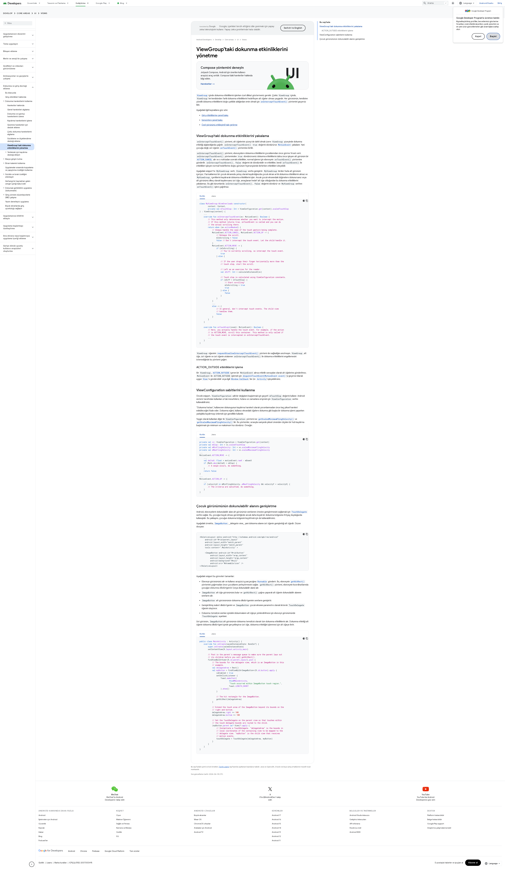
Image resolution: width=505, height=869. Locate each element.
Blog (122, 3)
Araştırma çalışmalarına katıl (439, 828)
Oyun (118, 815)
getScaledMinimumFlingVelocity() (276, 419)
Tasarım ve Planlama (56, 3)
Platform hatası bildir (435, 815)
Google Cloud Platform (114, 851)
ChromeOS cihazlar (202, 823)
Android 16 (276, 819)
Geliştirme (80, 3)
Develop (8, 13)
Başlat (493, 36)
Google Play (101, 3)
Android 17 (276, 815)
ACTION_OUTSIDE (221, 373)
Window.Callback (240, 379)
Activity (261, 379)
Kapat (478, 36)
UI (35, 13)
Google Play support (435, 823)
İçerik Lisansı (224, 767)
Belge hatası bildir (434, 819)
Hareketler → (208, 84)
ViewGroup (202, 95)
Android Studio (486, 3)
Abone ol (473, 862)
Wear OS (197, 819)
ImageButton (221, 523)
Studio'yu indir (355, 828)
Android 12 (276, 836)
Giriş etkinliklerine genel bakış (215, 115)
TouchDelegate (299, 512)
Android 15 (276, 823)
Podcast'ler (43, 840)
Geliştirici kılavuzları (358, 819)
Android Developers (204, 40)
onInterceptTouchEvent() (274, 101)
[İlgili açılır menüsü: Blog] (127, 3)
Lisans (49, 863)
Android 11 (276, 840)
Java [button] (213, 196)
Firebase (95, 851)
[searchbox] (17, 23)
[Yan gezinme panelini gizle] (31, 864)
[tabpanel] (252, 273)
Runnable (262, 581)
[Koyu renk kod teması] (303, 200)
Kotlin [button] (202, 196)
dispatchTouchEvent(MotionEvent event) (264, 376)
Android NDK (355, 832)
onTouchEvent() (228, 148)
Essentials (32, 3)
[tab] (202, 196)
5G (117, 836)
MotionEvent (284, 145)
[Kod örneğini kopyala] (307, 200)
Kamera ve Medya (123, 828)
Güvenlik (42, 823)
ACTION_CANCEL (204, 159)
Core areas (23, 13)
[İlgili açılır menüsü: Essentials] (40, 3)
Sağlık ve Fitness (123, 823)
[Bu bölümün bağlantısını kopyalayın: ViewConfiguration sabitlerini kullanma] (257, 390)
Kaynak (42, 828)
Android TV (198, 832)
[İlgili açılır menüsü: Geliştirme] (89, 3)
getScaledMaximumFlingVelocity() (214, 422)
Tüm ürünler (135, 851)
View (205, 379)
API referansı (355, 823)
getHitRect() (297, 581)
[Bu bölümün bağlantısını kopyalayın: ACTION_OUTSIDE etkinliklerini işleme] (245, 367)
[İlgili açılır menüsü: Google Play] (110, 3)
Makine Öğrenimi (123, 819)
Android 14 (276, 828)
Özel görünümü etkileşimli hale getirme (219, 125)
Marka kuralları (60, 863)
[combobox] (435, 3)
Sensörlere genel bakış (212, 120)
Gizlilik (119, 832)
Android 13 (276, 832)
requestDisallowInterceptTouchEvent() (237, 353)
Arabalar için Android (203, 828)
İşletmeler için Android (48, 819)
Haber (41, 832)
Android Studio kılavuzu (359, 815)
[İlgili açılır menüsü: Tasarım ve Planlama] (68, 3)
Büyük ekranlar (200, 815)
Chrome (83, 851)
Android (42, 815)
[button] (15, 35)
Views (44, 13)
